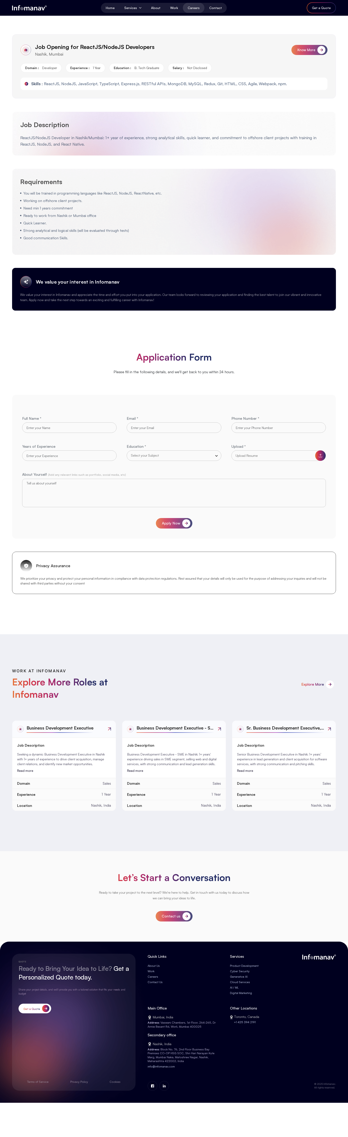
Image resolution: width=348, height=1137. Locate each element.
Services (130, 8)
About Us (154, 965)
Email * (132, 418)
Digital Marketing (241, 993)
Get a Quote (321, 8)
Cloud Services (240, 982)
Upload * (238, 446)
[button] (174, 455)
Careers (194, 8)
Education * (136, 446)
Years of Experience (38, 446)
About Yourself (74, 474)
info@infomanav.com (161, 1066)
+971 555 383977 (245, 1023)
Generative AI (239, 976)
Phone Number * (245, 418)
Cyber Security (240, 971)
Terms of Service (38, 1081)
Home (110, 8)
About (156, 8)
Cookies (115, 1081)
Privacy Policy (79, 1081)
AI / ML (234, 987)
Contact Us (155, 982)
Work (174, 8)
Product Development (244, 965)
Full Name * (31, 418)
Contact (215, 8)
